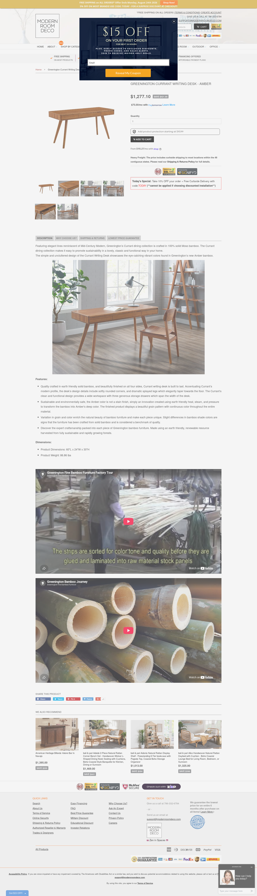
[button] (174, 21)
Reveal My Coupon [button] (128, 73)
